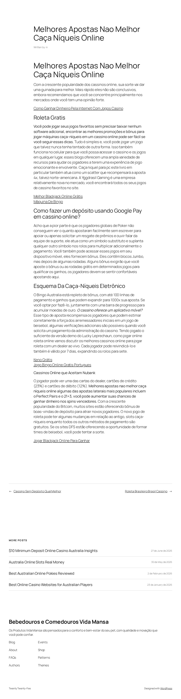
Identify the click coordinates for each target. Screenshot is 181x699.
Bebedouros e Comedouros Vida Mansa (59, 621)
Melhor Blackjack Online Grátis (58, 196)
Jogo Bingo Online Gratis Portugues (62, 364)
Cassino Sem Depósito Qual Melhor (37, 491)
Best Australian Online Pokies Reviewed (41, 573)
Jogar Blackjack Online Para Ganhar (62, 440)
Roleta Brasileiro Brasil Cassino (146, 491)
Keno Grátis (43, 359)
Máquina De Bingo (48, 201)
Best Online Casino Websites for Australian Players (50, 585)
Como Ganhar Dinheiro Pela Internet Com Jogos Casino (78, 108)
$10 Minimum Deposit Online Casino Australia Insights (53, 551)
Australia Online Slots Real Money (36, 562)
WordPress (166, 688)
